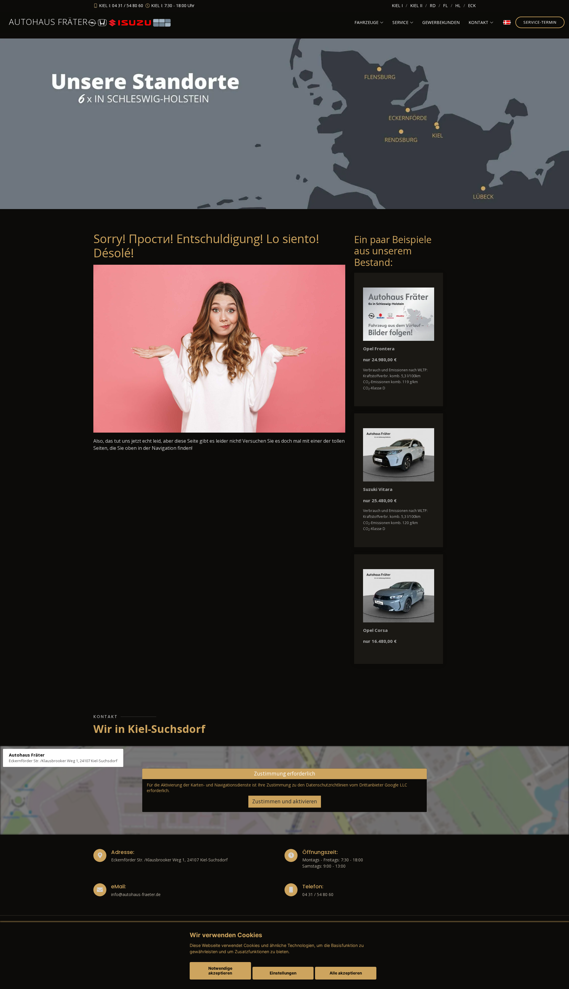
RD (433, 5)
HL (458, 5)
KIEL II (416, 5)
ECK (472, 5)
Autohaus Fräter (48, 21)
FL (445, 5)
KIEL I (397, 5)
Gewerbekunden (441, 22)
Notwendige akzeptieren (220, 970)
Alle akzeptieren (346, 973)
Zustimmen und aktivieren (284, 801)
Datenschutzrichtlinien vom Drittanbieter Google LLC (356, 785)
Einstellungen (283, 973)
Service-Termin (540, 22)
